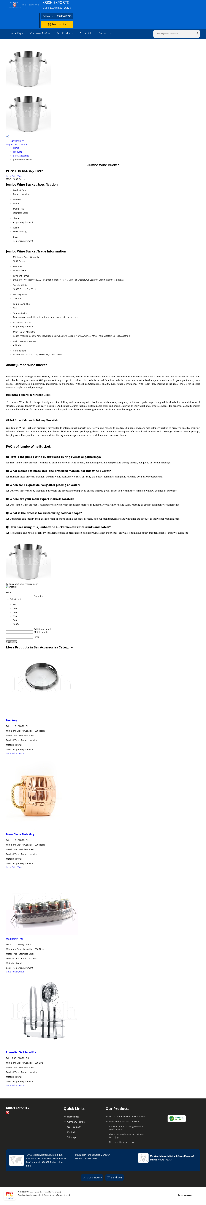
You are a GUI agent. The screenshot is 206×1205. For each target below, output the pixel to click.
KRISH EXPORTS (56, 4)
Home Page (16, 33)
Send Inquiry (58, 24)
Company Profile (40, 33)
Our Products (65, 33)
